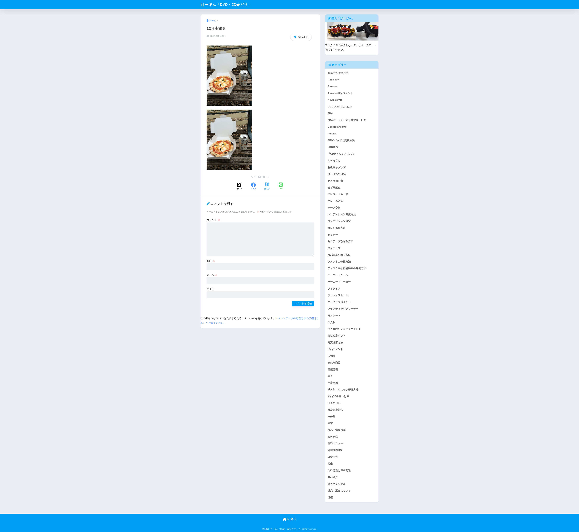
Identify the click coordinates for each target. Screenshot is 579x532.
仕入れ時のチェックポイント (344, 328)
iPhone (332, 133)
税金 (330, 463)
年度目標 (333, 382)
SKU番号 (333, 147)
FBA (330, 113)
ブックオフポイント (339, 302)
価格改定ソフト (337, 335)
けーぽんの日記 (337, 174)
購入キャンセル (337, 484)
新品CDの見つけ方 (338, 396)
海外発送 (333, 436)
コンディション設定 (339, 221)
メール (212, 275)
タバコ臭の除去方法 (339, 254)
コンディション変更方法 (342, 214)
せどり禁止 (334, 187)
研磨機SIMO (335, 450)
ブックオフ (334, 288)
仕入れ (331, 322)
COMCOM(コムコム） (340, 106)
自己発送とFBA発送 (339, 470)
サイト (210, 289)
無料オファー (335, 443)
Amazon (332, 86)
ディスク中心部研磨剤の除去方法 (347, 268)
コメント (213, 220)
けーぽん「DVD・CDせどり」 (226, 4)
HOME (291, 519)
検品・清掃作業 (337, 430)
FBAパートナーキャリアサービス (347, 120)
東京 (330, 423)
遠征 (330, 497)
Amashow (333, 79)
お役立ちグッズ (337, 167)
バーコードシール (338, 275)
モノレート (334, 315)
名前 (211, 261)
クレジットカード (338, 194)
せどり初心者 (335, 180)
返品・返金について (339, 490)
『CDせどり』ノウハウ (341, 153)
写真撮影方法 (335, 342)
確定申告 (333, 457)
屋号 (330, 376)
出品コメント (335, 349)
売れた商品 (334, 362)
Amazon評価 (335, 100)
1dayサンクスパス (338, 73)
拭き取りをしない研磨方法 (343, 389)
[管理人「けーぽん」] (353, 31)
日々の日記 (334, 403)
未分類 (331, 416)
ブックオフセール (338, 295)
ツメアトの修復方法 (339, 261)
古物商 (331, 355)
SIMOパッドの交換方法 (341, 140)
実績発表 (333, 369)
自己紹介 (333, 477)
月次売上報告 (335, 409)
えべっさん (334, 160)
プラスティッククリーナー (343, 308)
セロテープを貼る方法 (340, 241)
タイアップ (334, 248)
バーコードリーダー (339, 281)
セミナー (333, 234)
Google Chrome (337, 126)
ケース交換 (334, 207)
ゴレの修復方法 (337, 228)
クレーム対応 (335, 201)
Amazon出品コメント (340, 93)
